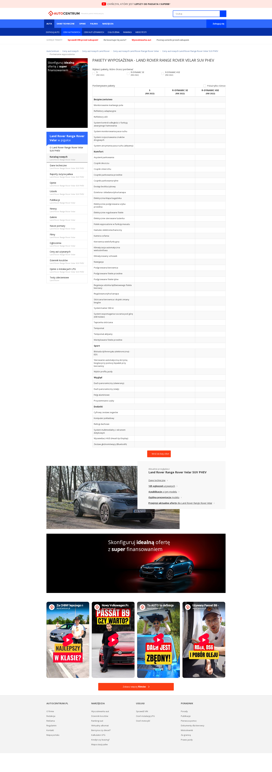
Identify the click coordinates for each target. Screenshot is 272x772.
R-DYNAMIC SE (137, 73)
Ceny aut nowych (71, 32)
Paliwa (94, 23)
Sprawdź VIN (142, 711)
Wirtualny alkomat (100, 725)
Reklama (50, 720)
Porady (184, 711)
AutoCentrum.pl (63, 13)
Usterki (67, 192)
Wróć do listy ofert (160, 453)
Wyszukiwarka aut (100, 711)
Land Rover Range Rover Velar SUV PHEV (177, 472)
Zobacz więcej (134, 686)
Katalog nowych (62, 158)
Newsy (62, 210)
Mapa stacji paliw (99, 744)
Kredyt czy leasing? (100, 739)
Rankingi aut (97, 720)
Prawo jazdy (187, 739)
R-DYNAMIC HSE (172, 73)
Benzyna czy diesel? (101, 730)
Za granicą (186, 735)
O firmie (50, 711)
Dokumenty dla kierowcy (192, 725)
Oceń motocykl (143, 720)
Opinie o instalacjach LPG (67, 270)
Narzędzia (107, 23)
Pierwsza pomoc (189, 720)
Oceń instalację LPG (145, 716)
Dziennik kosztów (67, 261)
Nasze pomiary (62, 227)
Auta (49, 23)
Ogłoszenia (113, 32)
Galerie (62, 218)
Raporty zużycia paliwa (67, 175)
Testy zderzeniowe (59, 279)
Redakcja (50, 716)
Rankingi (127, 32)
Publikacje (62, 201)
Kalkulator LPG (98, 735)
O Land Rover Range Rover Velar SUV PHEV (66, 149)
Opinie (82, 23)
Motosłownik (187, 730)
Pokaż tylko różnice (216, 85)
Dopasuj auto (52, 32)
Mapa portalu (52, 735)
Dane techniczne (65, 23)
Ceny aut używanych (94, 32)
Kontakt (50, 730)
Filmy (62, 235)
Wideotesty (141, 32)
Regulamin (51, 725)
